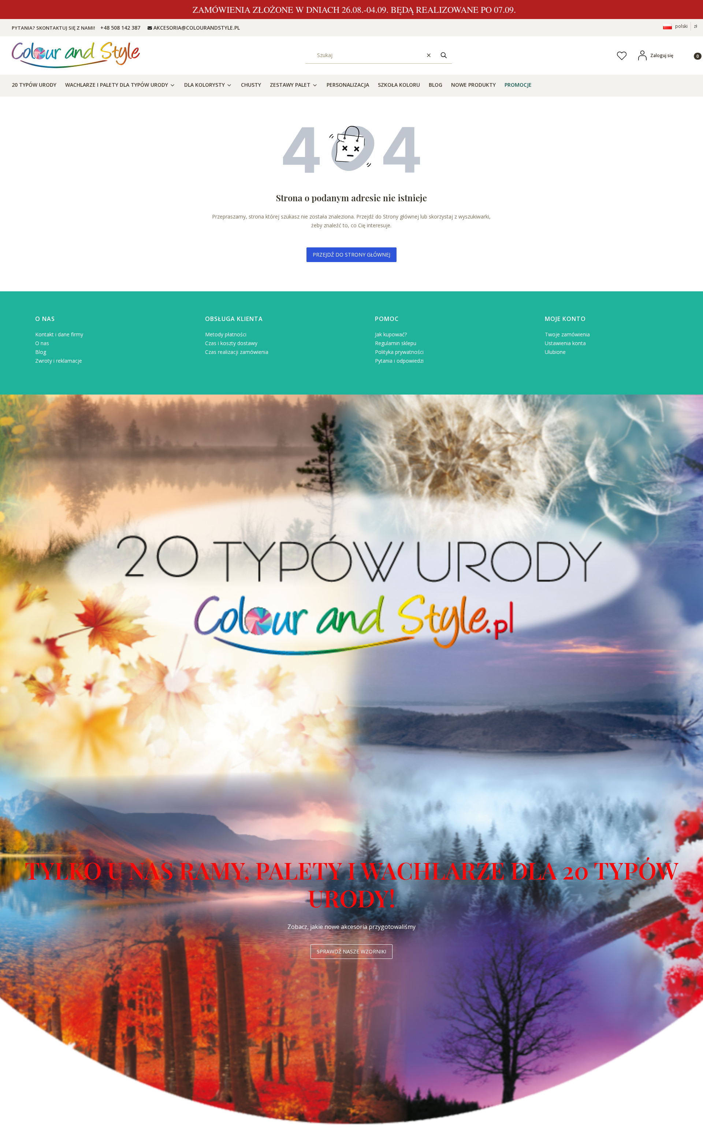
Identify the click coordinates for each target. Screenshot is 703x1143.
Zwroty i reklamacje (58, 360)
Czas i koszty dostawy (231, 343)
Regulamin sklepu (395, 343)
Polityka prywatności (399, 351)
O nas (42, 343)
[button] (443, 55)
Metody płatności (225, 334)
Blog (40, 351)
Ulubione (555, 351)
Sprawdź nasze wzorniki (351, 951)
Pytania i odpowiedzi (399, 360)
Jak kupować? (391, 334)
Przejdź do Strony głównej (351, 254)
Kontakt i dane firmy (59, 334)
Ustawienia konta (565, 343)
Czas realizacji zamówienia (236, 351)
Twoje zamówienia (567, 334)
